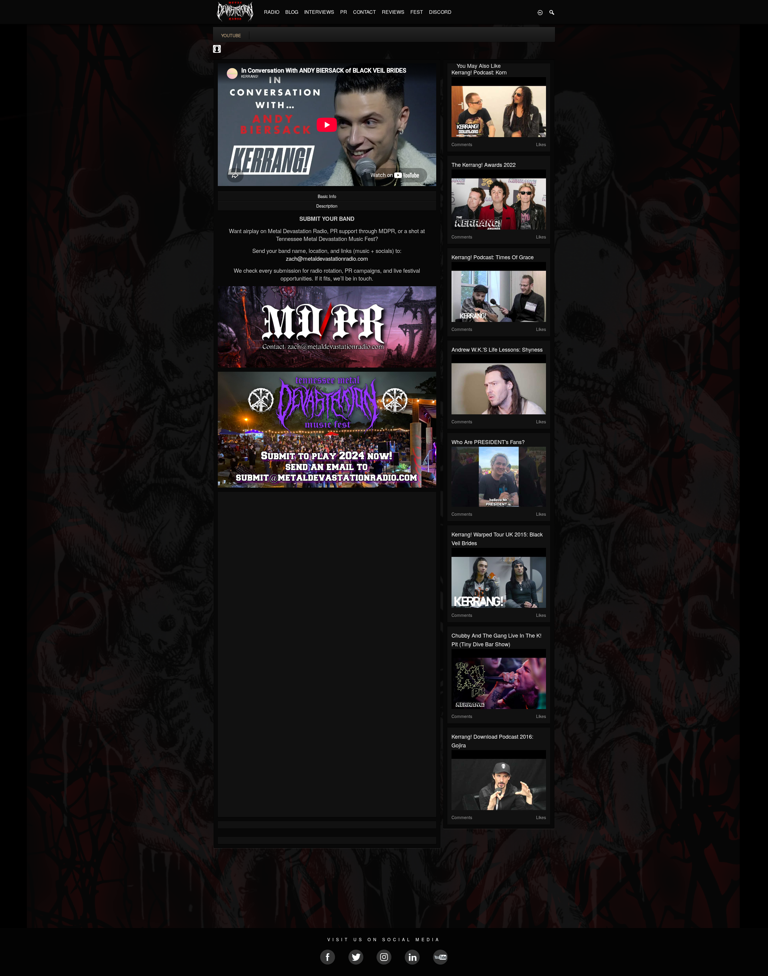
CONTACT (364, 11)
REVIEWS (393, 11)
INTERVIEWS (319, 11)
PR (343, 11)
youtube (231, 35)
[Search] (552, 12)
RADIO (271, 11)
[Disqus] (327, 576)
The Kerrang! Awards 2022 (484, 164)
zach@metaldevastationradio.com (327, 258)
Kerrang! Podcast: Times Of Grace (493, 257)
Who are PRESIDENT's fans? (488, 442)
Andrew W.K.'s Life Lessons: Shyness (497, 349)
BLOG (291, 11)
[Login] (540, 12)
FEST (416, 11)
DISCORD (440, 11)
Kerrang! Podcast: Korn (479, 72)
